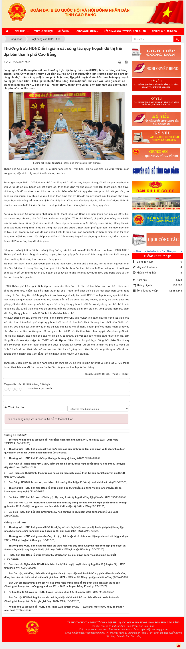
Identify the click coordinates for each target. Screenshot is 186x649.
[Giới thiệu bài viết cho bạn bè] (115, 62)
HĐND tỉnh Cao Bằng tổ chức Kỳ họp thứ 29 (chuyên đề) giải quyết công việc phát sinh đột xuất (62, 554)
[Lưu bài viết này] (126, 62)
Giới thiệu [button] (21, 31)
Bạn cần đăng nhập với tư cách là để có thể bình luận (40, 419)
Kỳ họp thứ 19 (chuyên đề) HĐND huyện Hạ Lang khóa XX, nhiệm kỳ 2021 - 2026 (53, 592)
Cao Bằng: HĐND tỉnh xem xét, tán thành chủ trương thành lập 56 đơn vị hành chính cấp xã (60, 482)
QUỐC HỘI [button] (63, 31)
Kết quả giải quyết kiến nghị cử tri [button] (125, 31)
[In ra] (120, 62)
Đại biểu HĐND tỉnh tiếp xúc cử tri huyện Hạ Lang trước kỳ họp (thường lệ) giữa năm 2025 (59, 497)
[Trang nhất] (7, 31)
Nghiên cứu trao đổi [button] (164, 31)
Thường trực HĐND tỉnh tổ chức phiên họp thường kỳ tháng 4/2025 (46, 458)
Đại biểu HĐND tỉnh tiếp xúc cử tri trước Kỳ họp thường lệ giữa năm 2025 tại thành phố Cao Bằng (63, 511)
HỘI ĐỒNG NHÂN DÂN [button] (86, 31)
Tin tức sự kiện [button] (43, 31)
